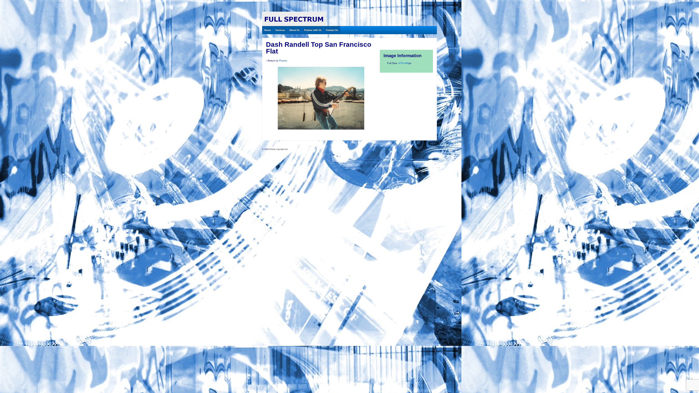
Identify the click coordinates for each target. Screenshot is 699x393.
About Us (294, 30)
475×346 (403, 63)
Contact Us (332, 30)
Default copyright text (278, 149)
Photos (283, 60)
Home (267, 30)
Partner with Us (312, 30)
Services (280, 30)
